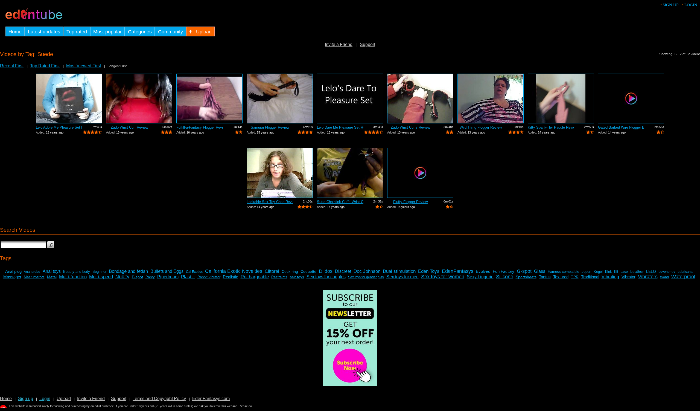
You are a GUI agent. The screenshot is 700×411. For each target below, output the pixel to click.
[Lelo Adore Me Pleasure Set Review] (69, 98)
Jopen (586, 272)
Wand (664, 277)
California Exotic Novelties (233, 271)
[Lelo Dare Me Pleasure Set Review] (350, 98)
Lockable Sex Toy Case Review (270, 202)
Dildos (325, 271)
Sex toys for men (402, 276)
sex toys (297, 277)
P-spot (137, 277)
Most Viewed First (83, 65)
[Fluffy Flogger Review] (420, 173)
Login (690, 5)
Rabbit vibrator (208, 277)
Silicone (504, 276)
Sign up (670, 5)
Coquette (308, 271)
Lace (624, 272)
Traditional (590, 276)
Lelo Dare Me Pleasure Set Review (340, 127)
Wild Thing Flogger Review (481, 127)
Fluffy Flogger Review (410, 202)
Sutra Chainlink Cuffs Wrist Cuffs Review (340, 202)
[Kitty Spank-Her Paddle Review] (561, 98)
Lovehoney (666, 272)
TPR (575, 277)
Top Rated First (45, 65)
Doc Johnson (367, 271)
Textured (560, 276)
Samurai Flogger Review (270, 127)
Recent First (12, 65)
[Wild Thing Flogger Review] (490, 98)
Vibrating (610, 276)
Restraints (279, 277)
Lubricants (685, 272)
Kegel (598, 272)
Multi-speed (101, 276)
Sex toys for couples (326, 276)
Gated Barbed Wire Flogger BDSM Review (621, 127)
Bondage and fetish (128, 271)
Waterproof (683, 276)
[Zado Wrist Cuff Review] (139, 98)
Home (6, 398)
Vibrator (628, 276)
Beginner (99, 272)
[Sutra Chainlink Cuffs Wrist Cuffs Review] (350, 173)
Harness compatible (563, 272)
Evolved (483, 271)
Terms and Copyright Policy (159, 398)
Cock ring (290, 271)
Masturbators (34, 277)
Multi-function (73, 276)
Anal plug (13, 271)
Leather (637, 271)
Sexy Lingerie (480, 276)
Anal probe (32, 272)
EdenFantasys (457, 271)
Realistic (230, 276)
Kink (608, 272)
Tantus (545, 276)
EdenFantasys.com (211, 398)
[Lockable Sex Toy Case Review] (280, 173)
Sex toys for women (442, 276)
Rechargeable (255, 276)
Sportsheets (526, 277)
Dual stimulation (399, 271)
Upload (64, 398)
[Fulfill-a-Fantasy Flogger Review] (209, 98)
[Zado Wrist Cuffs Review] (420, 98)
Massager (12, 276)
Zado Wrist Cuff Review (129, 127)
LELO (651, 271)
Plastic (188, 276)
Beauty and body (76, 272)
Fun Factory (503, 271)
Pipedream (168, 276)
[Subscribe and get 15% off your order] (350, 384)
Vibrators (648, 276)
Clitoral (272, 271)
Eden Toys (428, 271)
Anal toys (52, 271)
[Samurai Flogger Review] (280, 98)
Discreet (343, 271)
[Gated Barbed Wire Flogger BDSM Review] (631, 98)
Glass (539, 271)
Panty (150, 277)
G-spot (524, 271)
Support (367, 44)
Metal (52, 277)
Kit (616, 272)
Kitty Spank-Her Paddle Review (551, 127)
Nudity (122, 276)
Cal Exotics (194, 272)
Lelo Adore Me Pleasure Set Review (59, 127)
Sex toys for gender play (366, 277)
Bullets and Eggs (166, 271)
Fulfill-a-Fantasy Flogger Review (199, 127)
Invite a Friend (338, 44)
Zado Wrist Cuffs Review (410, 127)
